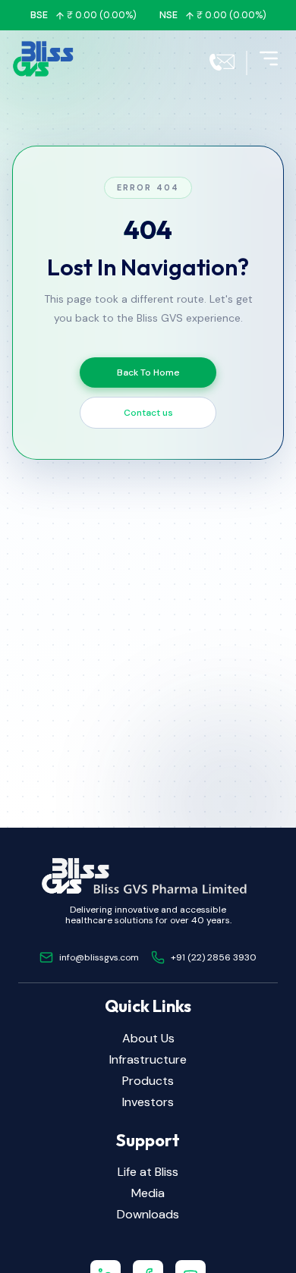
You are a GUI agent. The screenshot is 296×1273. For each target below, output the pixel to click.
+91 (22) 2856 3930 (214, 957)
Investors (148, 1102)
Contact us (148, 413)
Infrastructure (148, 1059)
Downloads (148, 1214)
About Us (148, 1038)
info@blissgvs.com (99, 957)
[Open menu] (268, 58)
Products (148, 1081)
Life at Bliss (148, 1172)
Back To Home (148, 372)
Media (148, 1193)
